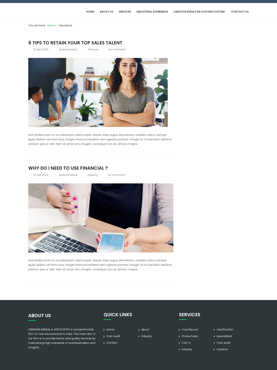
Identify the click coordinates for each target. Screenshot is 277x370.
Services (125, 12)
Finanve (93, 49)
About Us (106, 12)
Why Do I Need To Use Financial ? (68, 168)
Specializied (224, 336)
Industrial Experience (152, 12)
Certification (225, 329)
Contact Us (240, 12)
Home (90, 12)
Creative (222, 349)
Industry (146, 336)
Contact (112, 343)
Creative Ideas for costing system (199, 12)
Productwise (190, 336)
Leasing (93, 175)
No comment (117, 49)
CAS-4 (186, 343)
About (145, 329)
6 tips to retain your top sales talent (75, 43)
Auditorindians (68, 49)
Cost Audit (113, 336)
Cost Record (190, 329)
